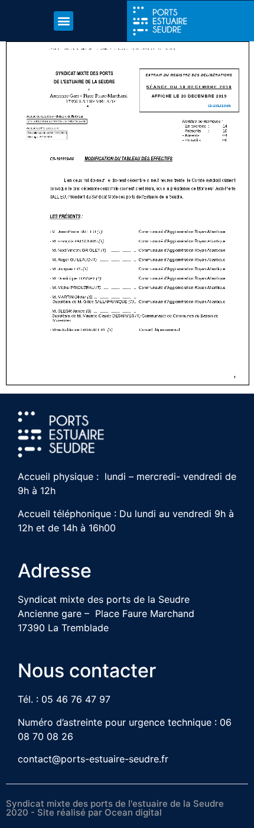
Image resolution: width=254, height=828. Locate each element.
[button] (63, 21)
